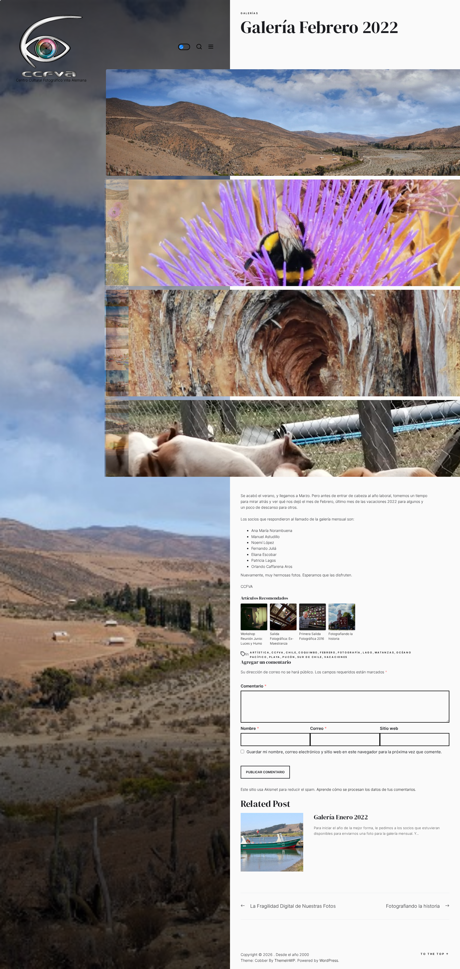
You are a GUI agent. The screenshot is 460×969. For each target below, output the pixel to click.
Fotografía (349, 652)
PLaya (275, 656)
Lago (368, 652)
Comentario (253, 686)
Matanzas (385, 652)
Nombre (250, 728)
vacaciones (336, 656)
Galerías (249, 13)
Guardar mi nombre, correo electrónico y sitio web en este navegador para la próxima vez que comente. (344, 751)
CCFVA (278, 652)
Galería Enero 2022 (341, 817)
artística (259, 652)
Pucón (288, 656)
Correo (318, 728)
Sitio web (389, 728)
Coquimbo (308, 652)
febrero (328, 652)
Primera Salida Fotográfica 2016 (311, 636)
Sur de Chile (309, 656)
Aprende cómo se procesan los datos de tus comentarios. (366, 789)
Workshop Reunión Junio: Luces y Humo (251, 638)
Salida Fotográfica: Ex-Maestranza (281, 638)
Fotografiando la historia (340, 636)
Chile (291, 652)
